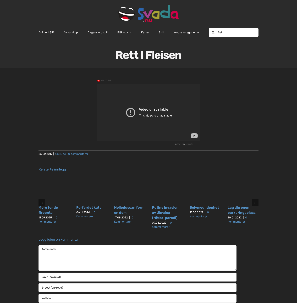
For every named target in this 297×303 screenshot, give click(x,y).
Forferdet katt (88, 207)
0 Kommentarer (78, 154)
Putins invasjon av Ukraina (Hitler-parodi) (165, 212)
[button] (41, 202)
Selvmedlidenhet (204, 207)
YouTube (60, 154)
